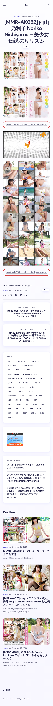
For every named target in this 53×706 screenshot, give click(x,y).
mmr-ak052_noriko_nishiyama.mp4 (26, 124)
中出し (22, 396)
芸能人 (25, 413)
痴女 (43, 404)
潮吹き (10, 404)
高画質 (10, 417)
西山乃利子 (28, 286)
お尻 (40, 378)
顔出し (33, 413)
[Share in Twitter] (11, 295)
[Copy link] (25, 295)
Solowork (30, 378)
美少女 (39, 409)
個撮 (9, 400)
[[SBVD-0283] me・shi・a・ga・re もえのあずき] (26, 530)
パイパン (21, 391)
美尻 (9, 413)
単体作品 (18, 400)
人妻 (30, 396)
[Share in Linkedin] (20, 295)
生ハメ (35, 404)
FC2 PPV (27, 370)
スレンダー (12, 387)
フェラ (31, 391)
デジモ (22, 387)
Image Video (13, 374)
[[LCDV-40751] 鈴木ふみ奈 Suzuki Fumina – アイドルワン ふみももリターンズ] (26, 631)
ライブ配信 (12, 396)
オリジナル (37, 383)
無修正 (19, 404)
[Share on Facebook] (16, 295)
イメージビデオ (23, 383)
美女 (31, 409)
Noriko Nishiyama (15, 286)
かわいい (11, 383)
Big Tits (35, 361)
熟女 (27, 404)
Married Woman (30, 374)
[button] (4, 5)
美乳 (17, 409)
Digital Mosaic (27, 365)
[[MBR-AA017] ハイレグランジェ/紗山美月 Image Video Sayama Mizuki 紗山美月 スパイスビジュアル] (26, 578)
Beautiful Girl (21, 361)
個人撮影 (39, 396)
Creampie (12, 365)
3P (9, 361)
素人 (9, 409)
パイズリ (11, 391)
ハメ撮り (32, 387)
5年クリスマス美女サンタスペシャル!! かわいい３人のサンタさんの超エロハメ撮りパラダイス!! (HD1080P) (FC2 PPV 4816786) (26, 478)
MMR (5, 286)
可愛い (28, 400)
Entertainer (13, 370)
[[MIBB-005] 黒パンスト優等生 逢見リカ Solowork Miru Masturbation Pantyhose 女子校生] (26, 311)
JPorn (26, 5)
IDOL (26, 47)
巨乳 (35, 400)
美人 (24, 409)
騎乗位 (42, 413)
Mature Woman (15, 378)
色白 (17, 413)
